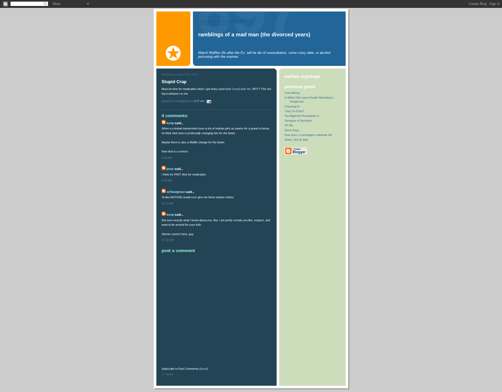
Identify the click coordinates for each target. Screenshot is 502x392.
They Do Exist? (294, 111)
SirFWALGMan (176, 192)
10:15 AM (167, 203)
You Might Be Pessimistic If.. (302, 115)
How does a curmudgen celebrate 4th (308, 135)
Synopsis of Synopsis (298, 120)
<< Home (167, 374)
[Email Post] (208, 101)
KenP (170, 123)
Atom (203, 368)
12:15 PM (168, 240)
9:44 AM (167, 180)
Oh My (288, 125)
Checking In (292, 106)
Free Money (292, 92)
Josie (170, 169)
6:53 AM (167, 157)
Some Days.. (292, 130)
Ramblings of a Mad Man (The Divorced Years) (254, 34)
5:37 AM (199, 101)
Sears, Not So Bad (296, 139)
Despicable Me (241, 88)
